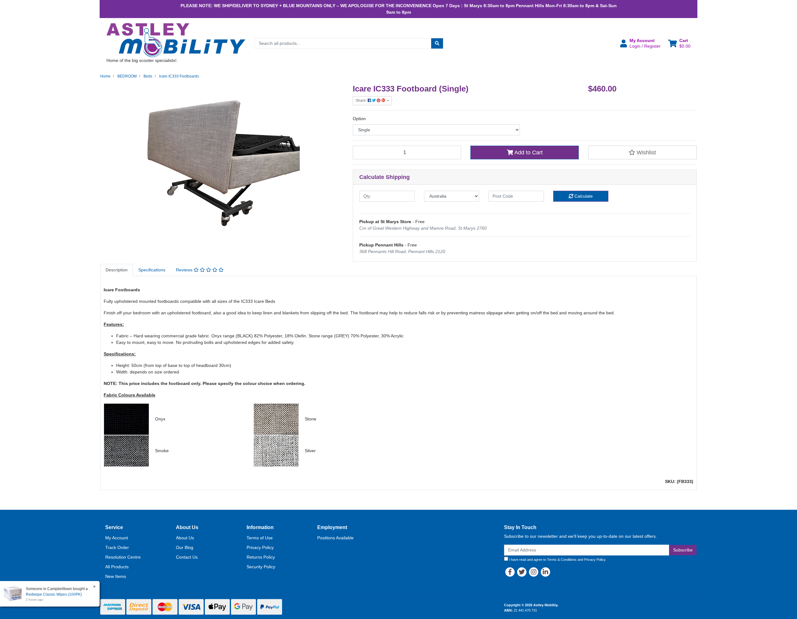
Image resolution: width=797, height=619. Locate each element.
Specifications (151, 269)
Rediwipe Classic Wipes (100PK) (54, 594)
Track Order (117, 547)
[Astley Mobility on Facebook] (510, 572)
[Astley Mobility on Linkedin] (545, 572)
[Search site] (437, 43)
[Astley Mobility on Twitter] (521, 572)
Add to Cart (528, 152)
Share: (362, 100)
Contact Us (187, 557)
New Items (115, 576)
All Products (117, 566)
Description (117, 269)
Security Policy (261, 566)
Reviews (185, 269)
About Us (185, 537)
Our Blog (184, 547)
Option (359, 118)
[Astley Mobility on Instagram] (533, 572)
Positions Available (335, 537)
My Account (116, 537)
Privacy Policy (260, 547)
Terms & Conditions (562, 559)
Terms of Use (260, 537)
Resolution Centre (123, 557)
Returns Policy (261, 557)
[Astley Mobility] (176, 39)
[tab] (116, 270)
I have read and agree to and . (557, 559)
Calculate (583, 196)
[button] (640, 43)
